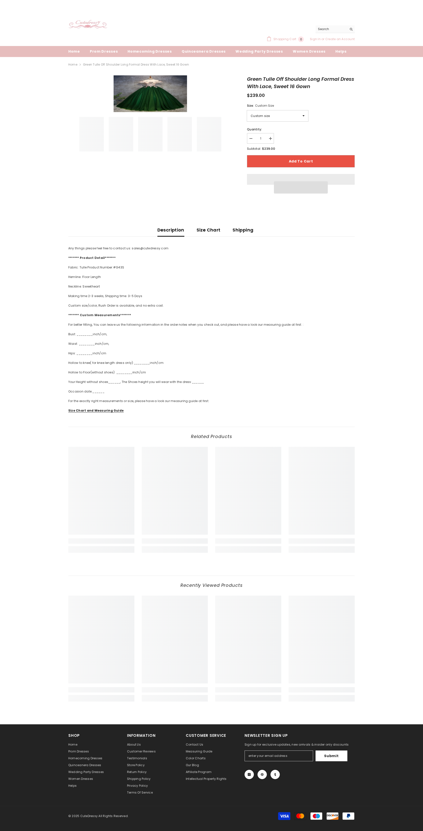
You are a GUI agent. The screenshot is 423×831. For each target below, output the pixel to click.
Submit (331, 755)
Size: (260, 106)
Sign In (315, 39)
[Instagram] (249, 774)
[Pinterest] (262, 774)
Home (72, 64)
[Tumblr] (275, 774)
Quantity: (254, 129)
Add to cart (301, 161)
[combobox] (331, 29)
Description (170, 230)
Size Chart (209, 230)
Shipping (243, 230)
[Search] (335, 29)
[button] (301, 187)
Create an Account (340, 39)
